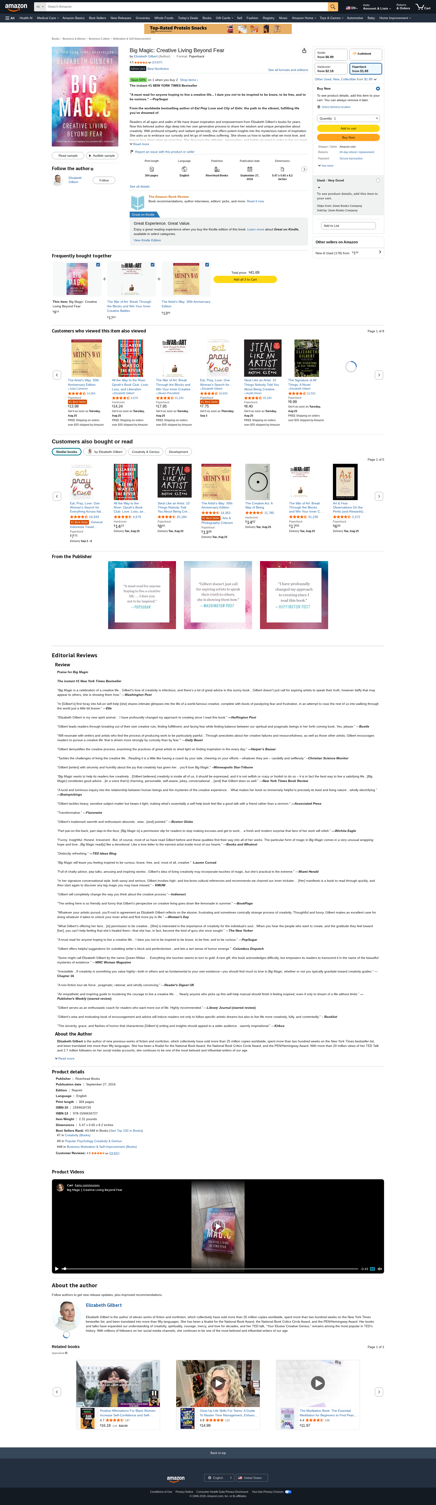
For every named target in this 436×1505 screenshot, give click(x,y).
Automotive (355, 18)
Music (283, 18)
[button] (10, 18)
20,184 (182, 517)
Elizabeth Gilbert (146, 56)
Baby (371, 18)
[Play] (55, 1269)
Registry (269, 18)
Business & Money (74, 38)
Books (207, 18)
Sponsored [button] (58, 1352)
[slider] (210, 1268)
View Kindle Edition (147, 240)
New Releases (121, 18)
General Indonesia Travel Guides (86, 524)
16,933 (94, 517)
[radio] (331, 54)
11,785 (269, 513)
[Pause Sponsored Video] (154, 1393)
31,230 (313, 517)
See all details (140, 186)
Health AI (26, 18)
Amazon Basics (73, 18)
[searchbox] (187, 6)
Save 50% (138, 80)
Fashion (252, 18)
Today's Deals (188, 18)
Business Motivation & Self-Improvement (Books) (102, 1146)
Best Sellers (97, 18)
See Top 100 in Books (126, 1130)
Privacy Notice (184, 1491)
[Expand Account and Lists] (390, 8)
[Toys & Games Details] (343, 18)
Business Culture (99, 38)
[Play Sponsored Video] (218, 1383)
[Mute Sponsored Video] (154, 1402)
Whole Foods (163, 18)
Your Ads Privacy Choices (267, 1491)
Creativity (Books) (77, 1135)
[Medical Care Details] (58, 18)
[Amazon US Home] (175, 1479)
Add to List (331, 225)
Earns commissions (87, 1185)
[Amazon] (17, 6)
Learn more (255, 229)
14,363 (225, 513)
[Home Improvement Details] (410, 18)
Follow (104, 180)
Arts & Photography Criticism (217, 520)
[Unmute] (380, 1268)
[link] (132, 279)
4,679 (137, 517)
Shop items (188, 80)
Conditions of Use (161, 1491)
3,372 (356, 517)
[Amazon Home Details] (315, 18)
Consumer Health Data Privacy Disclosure (222, 1491)
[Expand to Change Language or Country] (357, 8)
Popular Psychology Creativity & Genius (93, 1141)
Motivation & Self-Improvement (132, 38)
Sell (239, 18)
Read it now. (256, 201)
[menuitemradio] (372, 1269)
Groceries (143, 18)
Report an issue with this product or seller (165, 152)
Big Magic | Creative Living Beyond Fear (94, 1190)
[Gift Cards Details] (232, 18)
